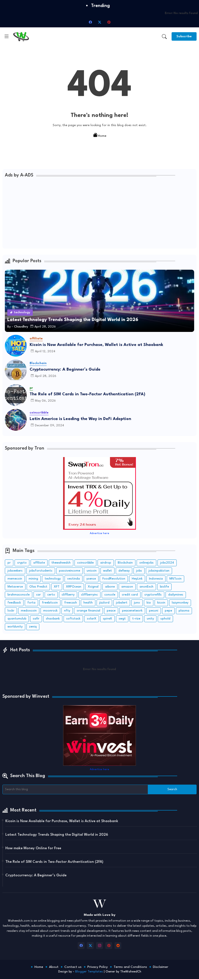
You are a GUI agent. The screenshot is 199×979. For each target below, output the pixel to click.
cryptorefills (153, 594)
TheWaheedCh (130, 971)
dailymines (175, 594)
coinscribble (85, 562)
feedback (14, 602)
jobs (139, 570)
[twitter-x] (99, 22)
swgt (122, 618)
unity (150, 618)
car (38, 594)
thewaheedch (61, 562)
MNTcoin (175, 578)
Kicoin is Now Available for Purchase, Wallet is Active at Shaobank (96, 345)
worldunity (15, 626)
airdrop (105, 562)
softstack (73, 618)
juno (137, 602)
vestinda (73, 578)
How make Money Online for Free (33, 848)
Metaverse (15, 586)
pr (9, 562)
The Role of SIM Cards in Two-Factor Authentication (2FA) (87, 394)
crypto (22, 562)
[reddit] (118, 945)
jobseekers (15, 570)
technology (53, 578)
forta (31, 602)
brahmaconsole (19, 594)
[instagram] (99, 945)
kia (149, 602)
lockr (11, 610)
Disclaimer (160, 967)
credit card (130, 594)
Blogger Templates (89, 971)
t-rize (136, 618)
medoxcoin (29, 610)
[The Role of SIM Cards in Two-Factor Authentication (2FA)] (16, 395)
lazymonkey (180, 602)
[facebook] (90, 22)
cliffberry (68, 594)
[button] (164, 36)
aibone (110, 586)
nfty (67, 610)
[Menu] (6, 36)
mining (33, 578)
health (88, 602)
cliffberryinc (89, 594)
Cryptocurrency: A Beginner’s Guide (65, 369)
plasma (184, 610)
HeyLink (137, 578)
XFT (56, 586)
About (53, 967)
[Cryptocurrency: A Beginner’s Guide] (16, 370)
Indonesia (156, 578)
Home (102, 136)
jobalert (121, 602)
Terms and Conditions (130, 967)
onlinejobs (146, 562)
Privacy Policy (97, 967)
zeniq (33, 626)
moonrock (50, 610)
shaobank (53, 618)
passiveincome (69, 570)
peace (111, 610)
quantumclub (17, 618)
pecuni (153, 610)
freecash (70, 602)
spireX (107, 618)
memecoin (15, 578)
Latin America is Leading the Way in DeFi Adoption (80, 419)
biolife (164, 586)
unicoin (92, 570)
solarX (91, 618)
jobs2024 (167, 562)
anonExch (146, 586)
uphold (165, 618)
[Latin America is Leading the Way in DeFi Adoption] (16, 420)
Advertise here (99, 533)
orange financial (88, 610)
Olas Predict (38, 586)
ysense (91, 578)
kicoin (161, 602)
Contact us (73, 967)
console (109, 594)
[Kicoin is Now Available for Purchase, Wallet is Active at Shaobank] (16, 346)
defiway (124, 570)
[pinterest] (108, 22)
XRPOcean (73, 586)
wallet (107, 570)
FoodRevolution (113, 578)
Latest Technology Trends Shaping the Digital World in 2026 (56, 835)
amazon (127, 586)
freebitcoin (50, 602)
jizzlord (104, 602)
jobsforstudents (40, 570)
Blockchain (125, 562)
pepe (168, 610)
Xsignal (93, 586)
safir (36, 618)
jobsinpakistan (159, 570)
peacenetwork (132, 610)
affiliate (39, 562)
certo (51, 594)
